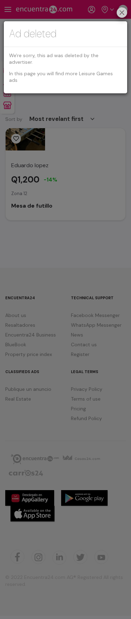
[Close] (122, 13)
